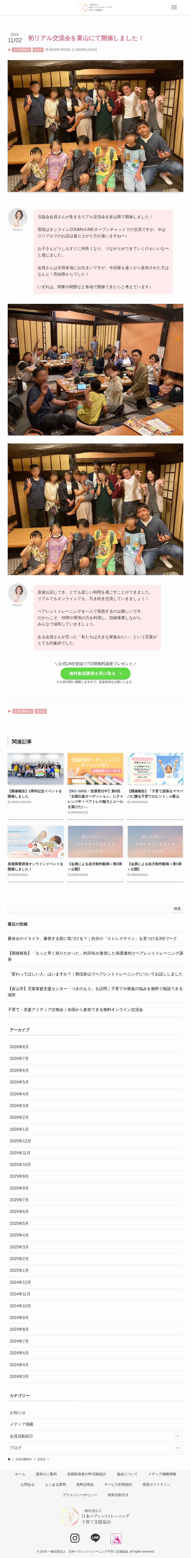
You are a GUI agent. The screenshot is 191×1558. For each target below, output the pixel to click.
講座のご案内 (46, 1474)
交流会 (38, 49)
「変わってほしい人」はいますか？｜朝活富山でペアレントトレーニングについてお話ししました (95, 974)
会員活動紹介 (21, 49)
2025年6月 (19, 1211)
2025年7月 (19, 1200)
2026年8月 (19, 1047)
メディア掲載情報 (162, 1474)
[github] (115, 1538)
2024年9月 (19, 1318)
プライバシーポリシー (79, 1495)
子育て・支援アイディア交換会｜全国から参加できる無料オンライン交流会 (75, 1009)
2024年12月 (20, 1282)
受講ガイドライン (156, 1484)
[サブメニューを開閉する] (177, 1436)
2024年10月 (20, 1306)
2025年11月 (20, 1153)
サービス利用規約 (118, 1484)
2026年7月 (19, 1058)
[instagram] (77, 1540)
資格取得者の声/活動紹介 (86, 1474)
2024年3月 (19, 1376)
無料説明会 (85, 1484)
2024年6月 (19, 1353)
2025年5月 (19, 1223)
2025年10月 (20, 1164)
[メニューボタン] (174, 7)
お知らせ (18, 1412)
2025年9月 (19, 1176)
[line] (97, 1540)
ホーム (20, 1474)
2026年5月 (19, 1082)
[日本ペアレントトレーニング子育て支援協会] (95, 7)
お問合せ (28, 1484)
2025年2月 (19, 1259)
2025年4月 (19, 1235)
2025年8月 (19, 1188)
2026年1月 (19, 1129)
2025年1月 (19, 1270)
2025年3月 (19, 1247)
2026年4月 (19, 1094)
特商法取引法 (118, 1495)
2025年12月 (20, 1141)
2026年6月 (19, 1070)
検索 (177, 909)
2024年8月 (19, 1329)
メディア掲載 (22, 1424)
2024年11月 (20, 1294)
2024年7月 (19, 1341)
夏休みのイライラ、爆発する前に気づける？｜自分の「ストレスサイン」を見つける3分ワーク (92, 938)
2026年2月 (19, 1117)
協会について (127, 1474)
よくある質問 (55, 1484)
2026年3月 (19, 1106)
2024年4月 (19, 1365)
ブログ (16, 1448)
